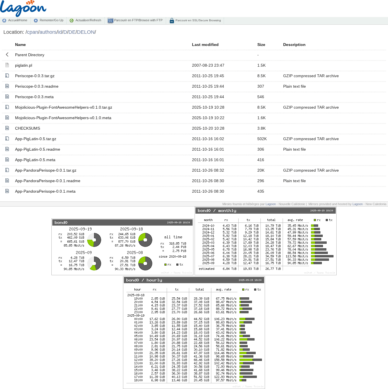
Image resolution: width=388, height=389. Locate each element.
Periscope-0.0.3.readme (37, 86)
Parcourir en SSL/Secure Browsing (198, 20)
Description (294, 44)
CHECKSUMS (27, 128)
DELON (86, 32)
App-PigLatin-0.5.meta (35, 159)
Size (261, 44)
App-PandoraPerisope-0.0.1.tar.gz (45, 170)
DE (72, 32)
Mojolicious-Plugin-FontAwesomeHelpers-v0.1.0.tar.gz (63, 107)
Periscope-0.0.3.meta (34, 96)
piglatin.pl (23, 65)
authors (48, 32)
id (60, 32)
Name (20, 44)
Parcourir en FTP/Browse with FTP (137, 20)
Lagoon (271, 204)
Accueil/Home (17, 20)
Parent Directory (29, 54)
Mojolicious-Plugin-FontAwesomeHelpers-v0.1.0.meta (63, 117)
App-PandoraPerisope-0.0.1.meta (45, 191)
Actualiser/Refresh (88, 20)
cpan (32, 32)
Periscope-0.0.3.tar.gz (35, 75)
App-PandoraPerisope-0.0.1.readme (47, 180)
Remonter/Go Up (51, 20)
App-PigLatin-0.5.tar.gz (35, 138)
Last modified (205, 44)
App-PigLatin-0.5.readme (37, 149)
